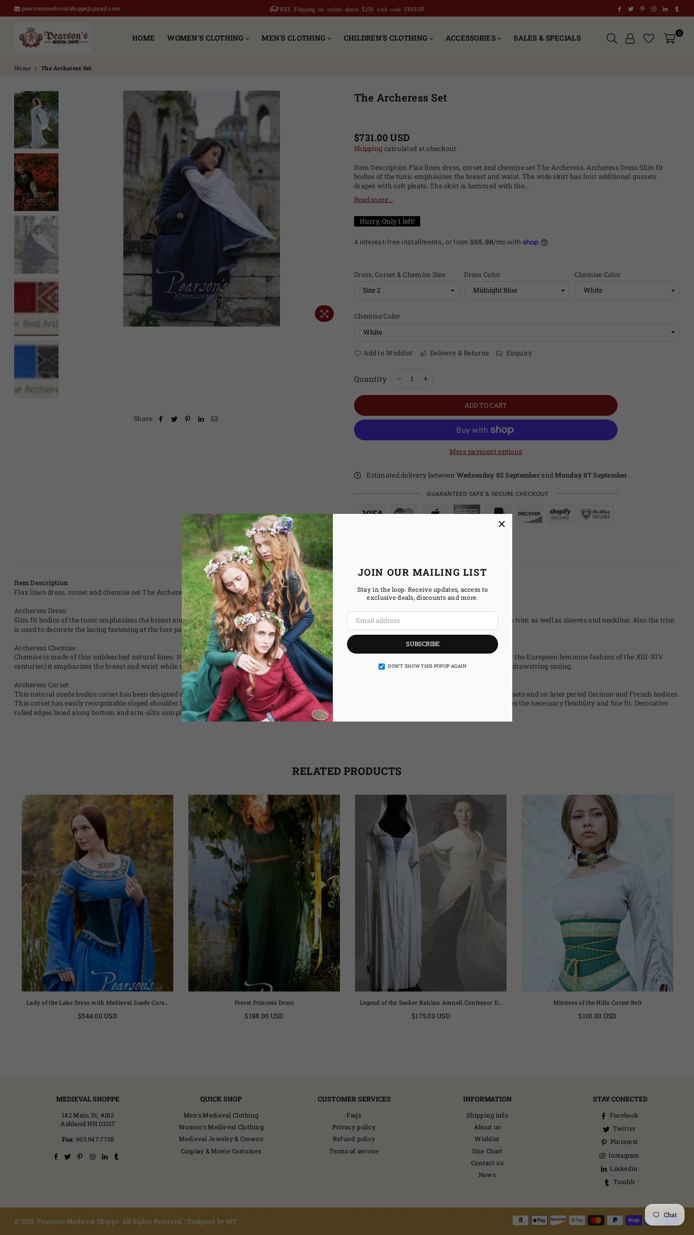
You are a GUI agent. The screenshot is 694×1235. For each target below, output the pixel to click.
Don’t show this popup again (427, 666)
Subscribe (423, 643)
